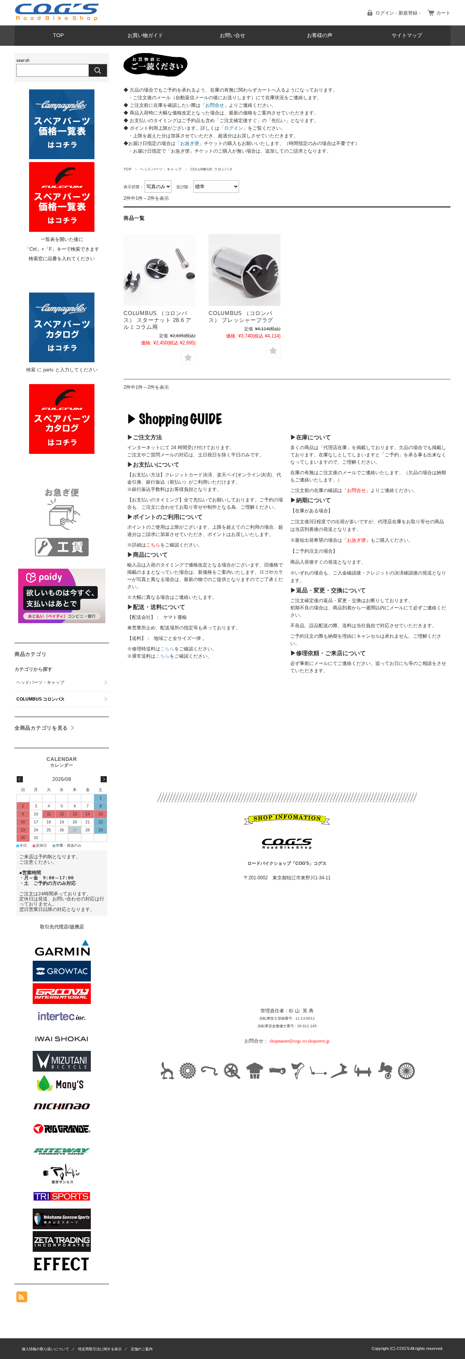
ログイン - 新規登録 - (397, 13)
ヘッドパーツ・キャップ (161, 169)
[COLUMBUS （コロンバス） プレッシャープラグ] (244, 270)
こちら (167, 649)
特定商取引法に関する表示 (100, 1349)
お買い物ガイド (145, 35)
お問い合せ (232, 35)
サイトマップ (407, 35)
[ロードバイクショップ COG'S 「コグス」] (57, 20)
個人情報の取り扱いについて (45, 1349)
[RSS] (21, 1298)
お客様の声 (319, 35)
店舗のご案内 (142, 1349)
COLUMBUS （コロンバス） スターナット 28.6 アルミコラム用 (157, 320)
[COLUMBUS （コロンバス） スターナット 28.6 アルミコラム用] (159, 270)
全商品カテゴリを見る (41, 728)
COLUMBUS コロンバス (40, 699)
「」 (215, 105)
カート (443, 13)
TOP (58, 35)
